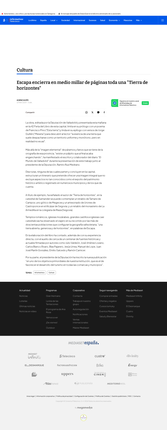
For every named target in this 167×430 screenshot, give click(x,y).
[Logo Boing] (99, 365)
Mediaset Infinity (134, 296)
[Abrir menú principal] (162, 20)
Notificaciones (80, 314)
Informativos (39, 272)
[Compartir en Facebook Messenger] (98, 112)
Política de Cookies (103, 396)
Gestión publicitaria (119, 396)
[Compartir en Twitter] (92, 112)
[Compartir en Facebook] (104, 112)
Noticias (23, 296)
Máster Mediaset (81, 327)
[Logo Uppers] (67, 374)
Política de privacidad (64, 396)
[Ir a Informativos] (16, 20)
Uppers (129, 301)
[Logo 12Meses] (132, 374)
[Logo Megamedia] (84, 408)
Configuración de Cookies (84, 396)
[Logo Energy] (132, 365)
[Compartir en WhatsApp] (86, 112)
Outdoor (50, 327)
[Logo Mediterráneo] (116, 383)
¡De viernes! (51, 322)
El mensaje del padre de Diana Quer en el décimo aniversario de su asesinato (91, 14)
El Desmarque (133, 306)
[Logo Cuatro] (100, 356)
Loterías (23, 301)
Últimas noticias (27, 306)
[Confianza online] (83, 420)
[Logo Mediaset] (83, 344)
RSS (129, 396)
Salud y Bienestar (107, 316)
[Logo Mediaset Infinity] (34, 356)
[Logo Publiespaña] (83, 383)
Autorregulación (81, 309)
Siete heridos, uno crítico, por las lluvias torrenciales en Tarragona (29, 14)
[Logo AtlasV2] (50, 383)
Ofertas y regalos (108, 301)
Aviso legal (31, 396)
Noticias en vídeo (28, 311)
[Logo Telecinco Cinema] (100, 374)
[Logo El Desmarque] (34, 365)
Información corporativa (45, 396)
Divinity (129, 316)
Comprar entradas (108, 296)
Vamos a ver (52, 317)
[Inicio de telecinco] (4, 20)
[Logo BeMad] (34, 374)
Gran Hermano (53, 296)
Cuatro (129, 311)
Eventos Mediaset (108, 311)
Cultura (25, 70)
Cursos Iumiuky (107, 306)
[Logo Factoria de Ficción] (67, 365)
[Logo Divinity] (133, 356)
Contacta (77, 296)
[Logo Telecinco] (67, 356)
